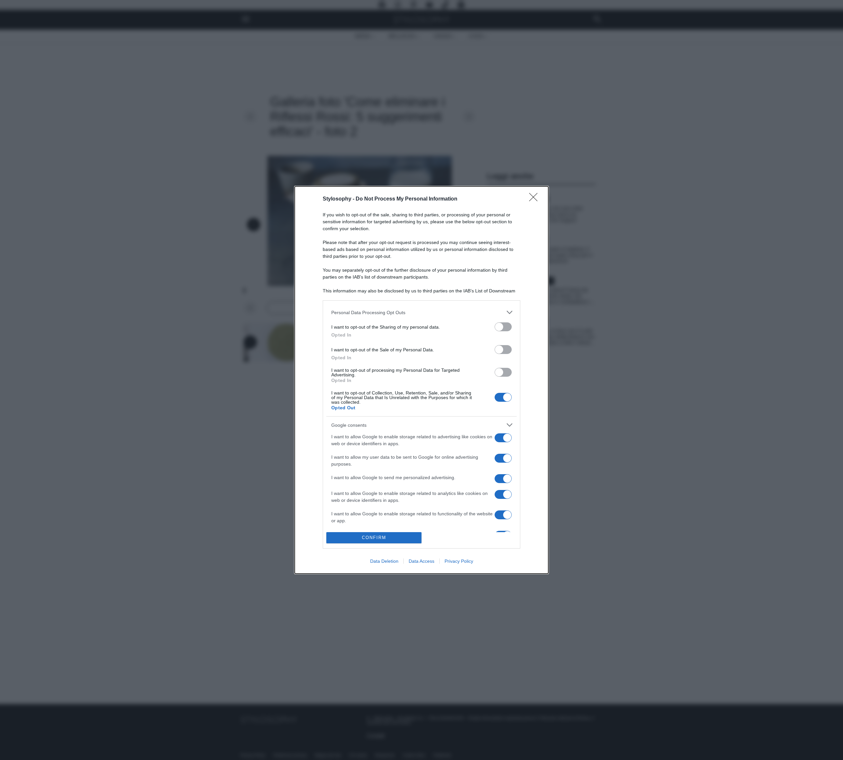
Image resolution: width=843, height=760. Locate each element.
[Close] (535, 199)
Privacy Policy (459, 561)
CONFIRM (374, 537)
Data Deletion (384, 561)
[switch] (503, 326)
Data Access (421, 561)
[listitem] (421, 312)
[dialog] (421, 379)
